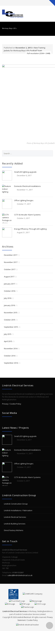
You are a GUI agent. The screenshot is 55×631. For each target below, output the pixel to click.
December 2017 (10, 255)
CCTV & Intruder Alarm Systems (27, 214)
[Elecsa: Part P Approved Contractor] (38, 600)
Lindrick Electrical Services (15, 517)
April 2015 (8, 341)
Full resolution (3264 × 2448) (38, 53)
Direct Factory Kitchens (13, 530)
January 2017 (9, 283)
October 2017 (9, 269)
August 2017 (9, 276)
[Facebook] (25, 3)
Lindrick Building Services (14, 523)
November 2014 (10, 348)
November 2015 (10, 312)
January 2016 (9, 305)
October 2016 (9, 291)
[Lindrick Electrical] (13, 14)
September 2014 (11, 363)
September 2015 (11, 327)
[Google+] (30, 3)
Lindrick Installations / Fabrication (18, 510)
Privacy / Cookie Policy (11, 404)
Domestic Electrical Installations (27, 186)
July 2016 (7, 298)
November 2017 (10, 262)
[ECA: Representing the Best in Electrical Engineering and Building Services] (12, 604)
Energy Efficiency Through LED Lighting (30, 229)
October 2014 (9, 355)
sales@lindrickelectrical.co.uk (19, 575)
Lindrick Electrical (24, 617)
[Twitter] (19, 3)
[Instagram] (35, 3)
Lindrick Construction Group (16, 504)
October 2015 (9, 319)
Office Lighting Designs (23, 200)
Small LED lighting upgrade (25, 172)
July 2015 (7, 334)
